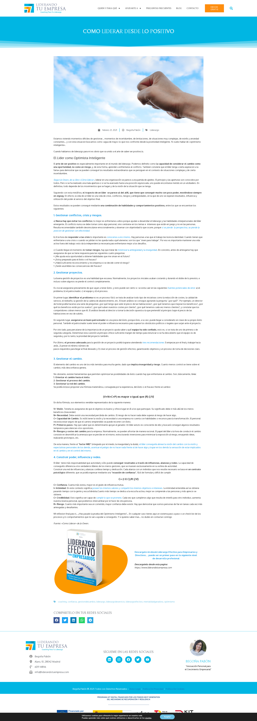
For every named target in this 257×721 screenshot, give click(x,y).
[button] (231, 8)
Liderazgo (154, 130)
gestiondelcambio (86, 601)
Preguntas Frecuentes (158, 8)
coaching (62, 601)
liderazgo (100, 601)
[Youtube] (147, 659)
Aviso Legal (134, 689)
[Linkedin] (109, 659)
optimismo (169, 601)
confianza (72, 601)
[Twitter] (138, 659)
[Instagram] (119, 659)
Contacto (193, 8)
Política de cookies (175, 689)
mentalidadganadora (153, 601)
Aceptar (167, 717)
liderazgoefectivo (134, 601)
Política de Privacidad (153, 689)
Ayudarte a (131, 8)
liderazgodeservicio (115, 601)
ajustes (148, 718)
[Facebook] (128, 659)
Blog (179, 8)
